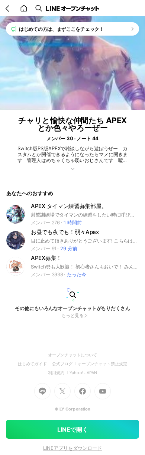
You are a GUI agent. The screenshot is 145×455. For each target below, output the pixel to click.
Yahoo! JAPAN (83, 372)
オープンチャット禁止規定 (102, 363)
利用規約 (59, 372)
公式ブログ (65, 363)
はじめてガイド (35, 363)
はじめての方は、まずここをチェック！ (61, 29)
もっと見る (72, 315)
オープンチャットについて (72, 354)
